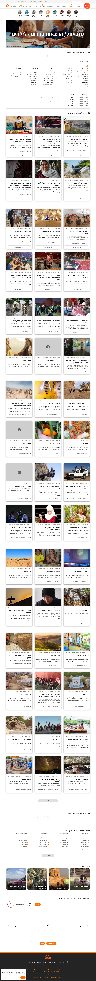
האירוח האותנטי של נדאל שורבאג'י (48, 611)
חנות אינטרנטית (41, 962)
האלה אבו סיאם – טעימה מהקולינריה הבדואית (51, 140)
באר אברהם (27, 360)
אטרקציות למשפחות (63, 836)
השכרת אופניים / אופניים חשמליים (65, 77)
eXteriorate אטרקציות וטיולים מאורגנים (50, 487)
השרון (86, 105)
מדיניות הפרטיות (19, 973)
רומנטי (71, 101)
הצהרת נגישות (36, 977)
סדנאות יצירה (34, 84)
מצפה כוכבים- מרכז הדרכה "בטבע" (51, 780)
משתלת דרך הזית (82, 611)
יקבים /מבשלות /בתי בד (31, 74)
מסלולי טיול (55, 964)
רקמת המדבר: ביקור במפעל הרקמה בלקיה (50, 528)
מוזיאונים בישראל (85, 840)
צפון (86, 97)
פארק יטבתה (26, 779)
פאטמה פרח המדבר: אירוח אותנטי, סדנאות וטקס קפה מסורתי (19, 140)
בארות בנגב (27, 443)
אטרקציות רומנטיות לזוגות (41, 836)
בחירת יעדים (81, 97)
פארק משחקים (33, 78)
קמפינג (34, 964)
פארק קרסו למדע (82, 655)
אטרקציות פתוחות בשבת (21, 833)
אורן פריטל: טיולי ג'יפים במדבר (78, 404)
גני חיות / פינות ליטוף (82, 76)
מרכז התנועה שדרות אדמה (22, 486)
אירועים (44, 964)
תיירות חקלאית (83, 82)
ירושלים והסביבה (47, 966)
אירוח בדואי (24, 846)
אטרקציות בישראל (64, 833)
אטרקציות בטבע (75, 136)
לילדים (71, 99)
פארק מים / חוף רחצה (15, 73)
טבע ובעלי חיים (86, 56)
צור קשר (64, 962)
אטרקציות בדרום (23, 840)
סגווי (69, 80)
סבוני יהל (85, 694)
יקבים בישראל (44, 838)
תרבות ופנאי (54, 56)
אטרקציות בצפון (64, 840)
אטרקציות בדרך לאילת (84, 849)
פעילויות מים (43, 56)
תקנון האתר (61, 977)
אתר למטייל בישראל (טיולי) (45, 979)
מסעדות (39, 964)
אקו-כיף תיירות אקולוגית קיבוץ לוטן (19, 739)
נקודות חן (49, 964)
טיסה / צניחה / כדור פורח (48, 78)
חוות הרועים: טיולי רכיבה (23, 231)
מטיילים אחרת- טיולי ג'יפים (51, 231)
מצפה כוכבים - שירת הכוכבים (21, 527)
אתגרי (71, 97)
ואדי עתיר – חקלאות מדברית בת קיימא (77, 322)
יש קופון (50, 101)
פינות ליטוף (24, 838)
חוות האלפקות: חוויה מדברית (78, 139)
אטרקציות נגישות (23, 836)
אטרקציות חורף (65, 846)
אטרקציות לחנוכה (85, 842)
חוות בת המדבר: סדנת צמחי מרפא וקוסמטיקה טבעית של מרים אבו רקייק (48, 277)
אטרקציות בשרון (43, 844)
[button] (15, 11)
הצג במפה (10, 110)
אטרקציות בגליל (23, 844)
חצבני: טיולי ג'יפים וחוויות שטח (78, 183)
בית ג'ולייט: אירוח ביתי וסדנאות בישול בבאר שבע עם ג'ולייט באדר (20, 184)
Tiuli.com (67, 979)
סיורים (35, 87)
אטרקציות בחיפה (23, 842)
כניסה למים (70, 105)
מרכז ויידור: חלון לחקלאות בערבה (77, 527)
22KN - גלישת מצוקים (52, 360)
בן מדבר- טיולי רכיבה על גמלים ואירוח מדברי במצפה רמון (20, 405)
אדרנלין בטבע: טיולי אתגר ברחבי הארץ (20, 656)
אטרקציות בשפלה (85, 846)
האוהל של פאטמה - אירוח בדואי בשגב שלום (77, 276)
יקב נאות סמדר (55, 655)
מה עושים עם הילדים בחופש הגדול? (81, 887)
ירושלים (85, 101)
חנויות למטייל (51, 962)
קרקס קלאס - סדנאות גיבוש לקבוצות (79, 232)
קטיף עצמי (84, 74)
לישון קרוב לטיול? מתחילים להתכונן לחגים (39, 887)
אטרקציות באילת (85, 844)
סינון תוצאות (84, 110)
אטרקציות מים (44, 833)
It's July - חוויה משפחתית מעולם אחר (77, 740)
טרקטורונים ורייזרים (43, 846)
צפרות (85, 80)
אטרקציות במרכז (43, 840)
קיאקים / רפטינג (49, 76)
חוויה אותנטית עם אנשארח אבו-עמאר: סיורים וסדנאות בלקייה (20, 276)
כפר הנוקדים (26, 571)
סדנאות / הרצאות (33, 76)
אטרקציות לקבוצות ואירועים (54, 136)
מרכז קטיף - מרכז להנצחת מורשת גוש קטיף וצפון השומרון (77, 361)
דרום (86, 103)
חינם (72, 103)
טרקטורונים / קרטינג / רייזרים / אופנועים (65, 73)
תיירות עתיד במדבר (82, 779)
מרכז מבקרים (34, 80)
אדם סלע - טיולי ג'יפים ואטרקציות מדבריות (77, 487)
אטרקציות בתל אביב (43, 842)
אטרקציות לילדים (85, 836)
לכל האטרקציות (48, 855)
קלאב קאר (68, 82)
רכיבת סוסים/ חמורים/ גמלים (82, 71)
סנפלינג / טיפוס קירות (48, 80)
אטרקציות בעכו (65, 844)
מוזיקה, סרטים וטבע (62, 888)
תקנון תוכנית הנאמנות (44, 977)
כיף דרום (85, 443)
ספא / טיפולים (34, 82)
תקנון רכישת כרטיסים (53, 977)
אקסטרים (65, 56)
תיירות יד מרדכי (54, 404)
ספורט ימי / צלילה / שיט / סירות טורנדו (14, 75)
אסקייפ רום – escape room (31, 89)
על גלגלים (75, 56)
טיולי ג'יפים (67, 71)
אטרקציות (61, 964)
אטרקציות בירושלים (64, 842)
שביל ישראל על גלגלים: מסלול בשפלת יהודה (17, 887)
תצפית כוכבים (84, 87)
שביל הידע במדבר (54, 443)
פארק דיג (85, 78)
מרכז (86, 99)
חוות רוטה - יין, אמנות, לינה (22, 321)
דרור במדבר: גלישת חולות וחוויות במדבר (20, 612)
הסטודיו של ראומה (53, 571)
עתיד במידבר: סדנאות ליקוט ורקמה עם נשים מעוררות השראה (49, 695)
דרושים (58, 962)
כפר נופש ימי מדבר (24, 694)
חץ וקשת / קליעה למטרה (48, 84)
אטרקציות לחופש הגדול (84, 833)
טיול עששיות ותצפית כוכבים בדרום (48, 321)
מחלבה (85, 84)
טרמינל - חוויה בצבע (81, 571)
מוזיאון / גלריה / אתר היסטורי (32, 71)
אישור (23, 977)
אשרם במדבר (55, 739)
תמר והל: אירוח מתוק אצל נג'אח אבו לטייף (49, 184)
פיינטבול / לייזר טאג (49, 82)
